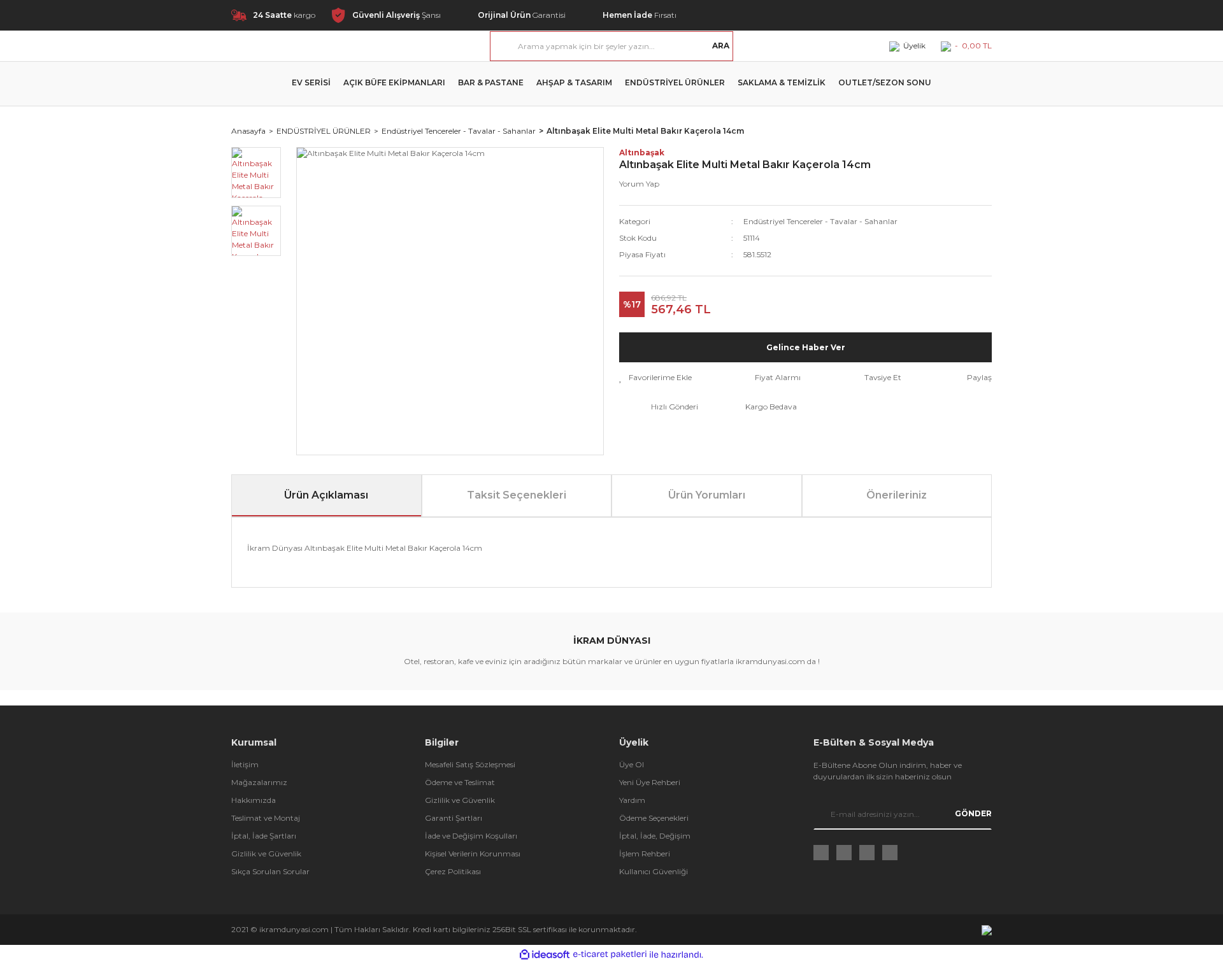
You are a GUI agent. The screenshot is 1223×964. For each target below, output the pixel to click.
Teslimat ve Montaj (265, 818)
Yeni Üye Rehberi (649, 782)
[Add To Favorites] (655, 377)
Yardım (632, 800)
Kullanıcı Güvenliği (653, 871)
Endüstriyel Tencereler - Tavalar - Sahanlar (820, 221)
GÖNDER (973, 813)
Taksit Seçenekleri (516, 495)
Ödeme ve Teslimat (460, 782)
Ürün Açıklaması (326, 495)
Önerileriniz (896, 495)
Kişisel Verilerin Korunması (472, 853)
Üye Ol (631, 764)
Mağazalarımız (259, 782)
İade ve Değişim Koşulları (471, 835)
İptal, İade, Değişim (654, 835)
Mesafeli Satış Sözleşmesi (470, 764)
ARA (720, 45)
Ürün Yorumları (706, 495)
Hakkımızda (253, 800)
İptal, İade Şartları (263, 835)
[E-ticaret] (610, 954)
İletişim (245, 764)
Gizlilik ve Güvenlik (266, 853)
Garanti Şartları (453, 818)
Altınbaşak (641, 152)
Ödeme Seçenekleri (654, 818)
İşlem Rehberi (644, 853)
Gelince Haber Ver (805, 347)
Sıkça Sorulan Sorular (270, 871)
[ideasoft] (544, 955)
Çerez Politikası (453, 871)
